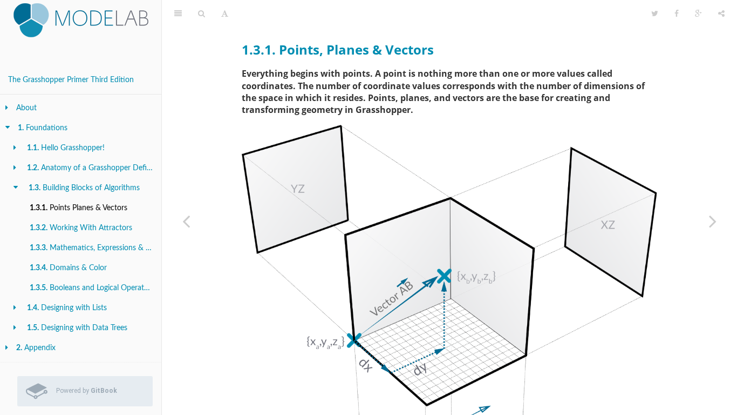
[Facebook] (676, 13)
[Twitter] (654, 13)
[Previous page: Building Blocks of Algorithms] (186, 221)
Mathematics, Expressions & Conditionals (95, 248)
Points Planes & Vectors (78, 208)
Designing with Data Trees (77, 328)
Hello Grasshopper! (66, 148)
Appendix (36, 348)
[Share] (721, 13)
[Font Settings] (224, 13)
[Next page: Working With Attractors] (712, 221)
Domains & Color (68, 268)
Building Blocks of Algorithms (84, 188)
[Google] (698, 13)
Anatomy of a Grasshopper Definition (94, 168)
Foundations (42, 128)
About (26, 108)
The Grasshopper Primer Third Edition (71, 80)
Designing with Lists (67, 308)
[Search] (201, 13)
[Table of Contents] (178, 13)
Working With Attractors (81, 228)
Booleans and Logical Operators (92, 288)
